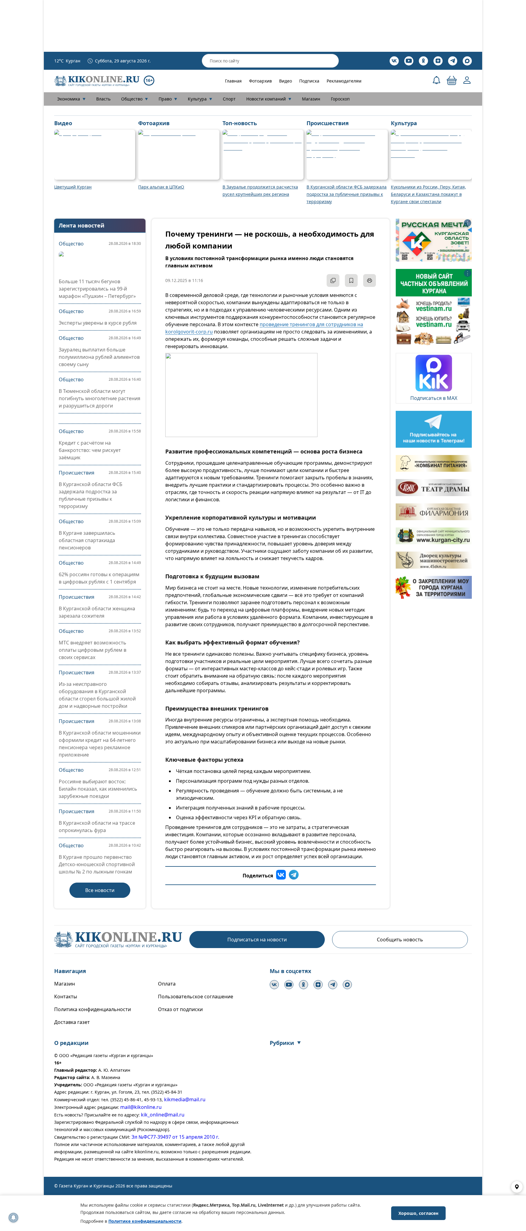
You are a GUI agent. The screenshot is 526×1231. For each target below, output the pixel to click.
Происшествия (76, 472)
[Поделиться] (333, 280)
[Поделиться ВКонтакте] (281, 875)
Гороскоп (340, 99)
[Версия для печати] (369, 280)
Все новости (99, 890)
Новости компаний (268, 99)
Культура (200, 99)
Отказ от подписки (180, 1009)
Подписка (309, 81)
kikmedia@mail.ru (184, 1099)
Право (168, 99)
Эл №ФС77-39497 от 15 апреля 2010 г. (175, 1137)
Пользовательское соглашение (195, 996)
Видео (285, 81)
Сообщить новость (400, 939)
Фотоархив (260, 81)
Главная (233, 81)
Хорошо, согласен (418, 1213)
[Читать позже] (351, 280)
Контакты (65, 996)
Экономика (71, 99)
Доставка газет (72, 1022)
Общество (134, 99)
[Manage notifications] (13, 1217)
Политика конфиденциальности (92, 1009)
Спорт (229, 99)
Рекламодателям (344, 81)
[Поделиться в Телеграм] (294, 875)
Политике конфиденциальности (144, 1221)
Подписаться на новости (257, 939)
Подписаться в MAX (433, 398)
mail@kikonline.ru (141, 1107)
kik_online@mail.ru (162, 1114)
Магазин (311, 99)
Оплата (167, 983)
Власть (103, 99)
